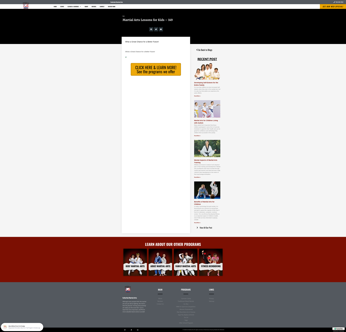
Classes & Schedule (73, 6)
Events (62, 6)
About (86, 6)
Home (55, 6)
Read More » (197, 96)
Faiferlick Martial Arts (116, 2)
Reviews (94, 6)
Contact (102, 6)
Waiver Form (111, 6)
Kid (123, 16)
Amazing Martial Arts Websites (217, 329)
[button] (151, 29)
